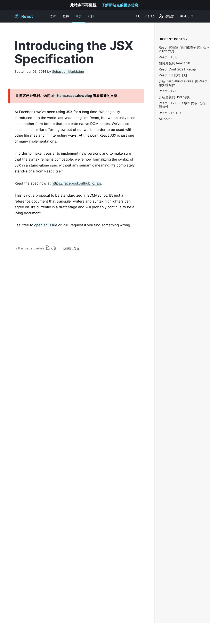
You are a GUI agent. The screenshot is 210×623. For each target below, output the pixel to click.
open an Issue (45, 225)
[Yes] (48, 247)
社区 (91, 16)
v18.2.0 (150, 16)
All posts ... (167, 119)
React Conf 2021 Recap (177, 69)
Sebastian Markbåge (68, 71)
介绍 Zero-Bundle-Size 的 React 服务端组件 (183, 83)
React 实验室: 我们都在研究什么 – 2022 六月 (184, 49)
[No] (53, 247)
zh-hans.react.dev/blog (71, 96)
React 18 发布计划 (173, 75)
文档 (53, 16)
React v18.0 (168, 57)
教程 (66, 16)
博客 (78, 16)
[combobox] (138, 16)
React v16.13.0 (170, 113)
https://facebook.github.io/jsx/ (76, 183)
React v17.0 (168, 91)
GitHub (184, 16)
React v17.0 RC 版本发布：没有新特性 (183, 105)
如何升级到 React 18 (174, 63)
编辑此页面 (71, 248)
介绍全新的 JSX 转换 (174, 97)
